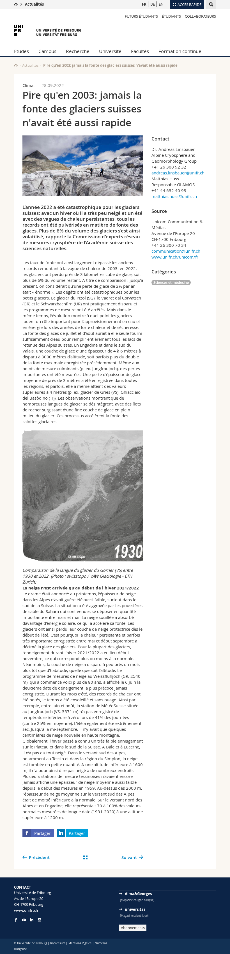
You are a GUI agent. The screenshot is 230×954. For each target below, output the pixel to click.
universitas (135, 909)
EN (161, 4)
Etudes (21, 51)
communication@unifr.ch (175, 251)
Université (110, 51)
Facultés (140, 51)
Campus (47, 51)
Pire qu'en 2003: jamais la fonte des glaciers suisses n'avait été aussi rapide (110, 65)
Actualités (34, 4)
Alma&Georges (138, 893)
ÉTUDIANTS (171, 16)
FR (144, 4)
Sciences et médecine (171, 282)
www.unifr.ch (26, 910)
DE (152, 4)
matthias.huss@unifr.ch (174, 196)
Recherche (77, 51)
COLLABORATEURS (200, 16)
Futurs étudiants (141, 16)
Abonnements (133, 927)
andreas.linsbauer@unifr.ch (177, 173)
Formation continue (179, 51)
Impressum (57, 943)
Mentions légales (79, 943)
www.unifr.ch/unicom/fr (174, 257)
